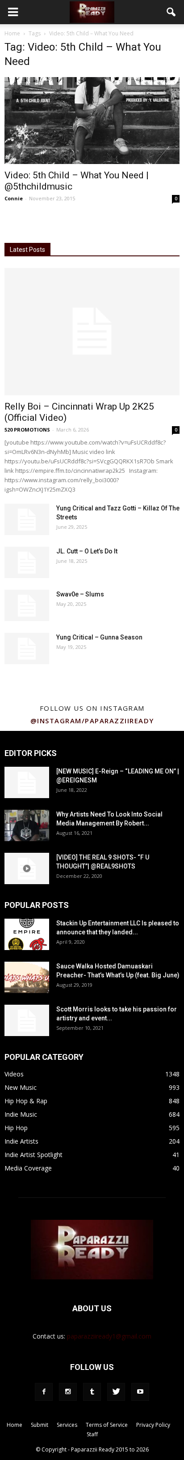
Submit (39, 1425)
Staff (92, 1434)
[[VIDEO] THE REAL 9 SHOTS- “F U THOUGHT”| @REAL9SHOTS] (26, 868)
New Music (20, 1087)
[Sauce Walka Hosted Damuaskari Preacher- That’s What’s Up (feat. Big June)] (26, 977)
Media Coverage (28, 1168)
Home (12, 33)
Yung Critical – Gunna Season (99, 637)
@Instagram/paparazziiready (92, 720)
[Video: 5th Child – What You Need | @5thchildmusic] (92, 120)
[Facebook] (44, 1392)
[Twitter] (116, 1392)
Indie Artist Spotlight (33, 1154)
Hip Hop (16, 1127)
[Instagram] (68, 1392)
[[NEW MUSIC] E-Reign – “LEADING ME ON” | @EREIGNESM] (26, 782)
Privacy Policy (153, 1425)
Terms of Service (107, 1425)
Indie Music (20, 1114)
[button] (171, 12)
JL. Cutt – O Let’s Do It (86, 551)
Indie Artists (21, 1141)
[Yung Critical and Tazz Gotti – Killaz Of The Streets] (26, 519)
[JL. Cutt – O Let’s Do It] (26, 562)
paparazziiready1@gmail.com (109, 1336)
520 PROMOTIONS (27, 429)
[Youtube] (140, 1392)
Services (67, 1425)
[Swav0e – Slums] (26, 605)
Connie (13, 198)
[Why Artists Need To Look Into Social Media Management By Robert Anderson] (26, 825)
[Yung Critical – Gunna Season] (26, 648)
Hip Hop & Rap (25, 1101)
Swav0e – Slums (80, 594)
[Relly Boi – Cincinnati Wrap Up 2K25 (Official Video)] (92, 331)
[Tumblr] (92, 1392)
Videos (14, 1074)
